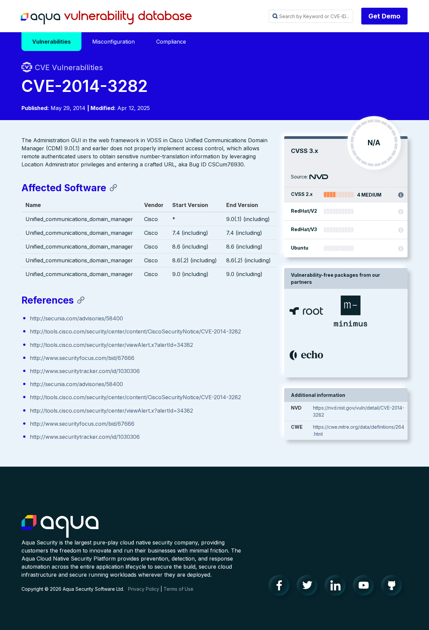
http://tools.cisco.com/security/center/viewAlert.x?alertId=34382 (111, 345)
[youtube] (365, 587)
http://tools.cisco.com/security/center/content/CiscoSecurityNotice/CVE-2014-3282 (135, 331)
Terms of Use (178, 589)
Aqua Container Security (60, 526)
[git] (393, 587)
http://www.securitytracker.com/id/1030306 (85, 371)
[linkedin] (337, 587)
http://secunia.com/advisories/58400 (76, 318)
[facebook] (281, 587)
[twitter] (309, 587)
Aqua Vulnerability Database (106, 17)
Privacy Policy (143, 589)
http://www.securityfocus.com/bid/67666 (82, 358)
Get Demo (384, 16)
